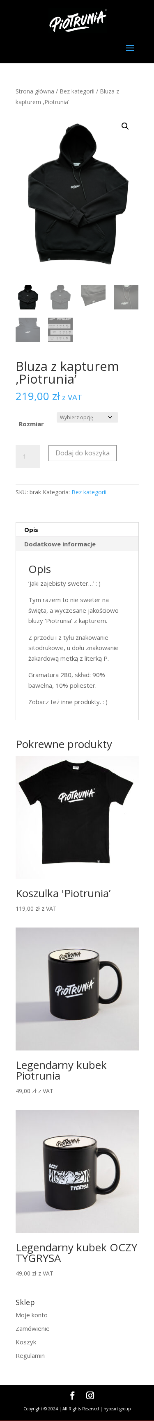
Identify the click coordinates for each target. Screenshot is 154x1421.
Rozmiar (31, 424)
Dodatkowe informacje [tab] (60, 544)
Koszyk (26, 1342)
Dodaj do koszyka (82, 452)
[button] (125, 126)
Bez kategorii (77, 91)
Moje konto (32, 1315)
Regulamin (30, 1355)
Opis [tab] (31, 529)
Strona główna (35, 91)
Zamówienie (33, 1328)
